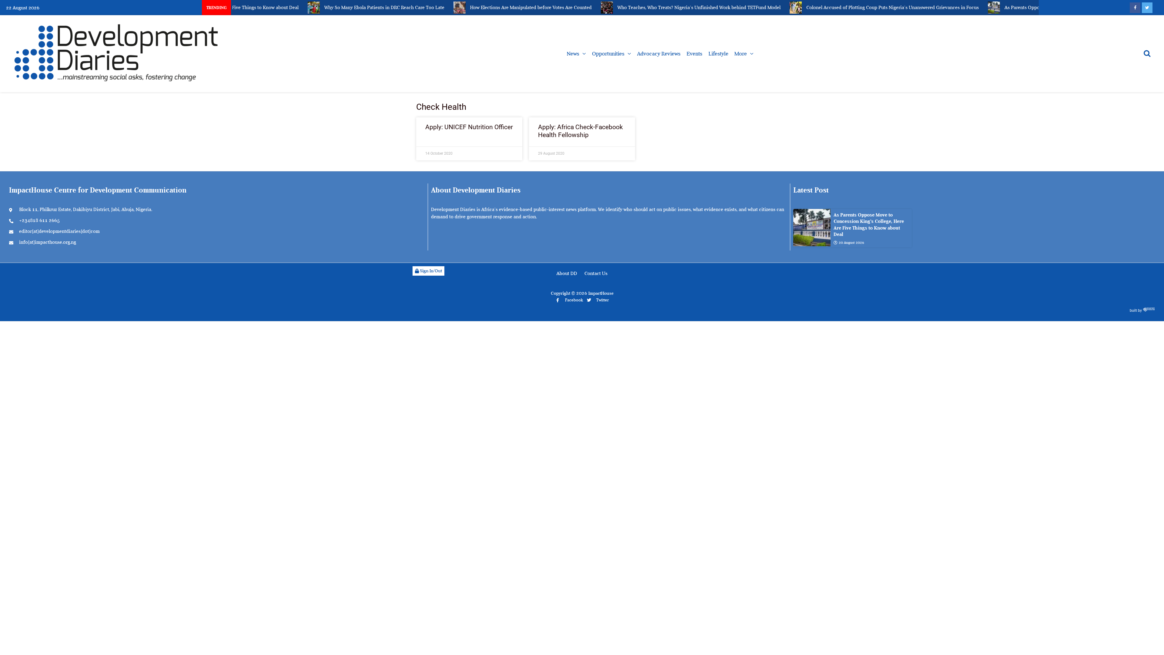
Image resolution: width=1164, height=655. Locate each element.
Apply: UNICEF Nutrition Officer (469, 127)
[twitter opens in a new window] (1147, 7)
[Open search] (1147, 53)
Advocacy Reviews (659, 54)
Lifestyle (718, 54)
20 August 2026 (851, 242)
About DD (567, 273)
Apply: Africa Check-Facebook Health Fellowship (580, 130)
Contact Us (595, 273)
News (573, 54)
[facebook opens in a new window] (1135, 7)
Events (694, 54)
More (740, 54)
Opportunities (608, 54)
